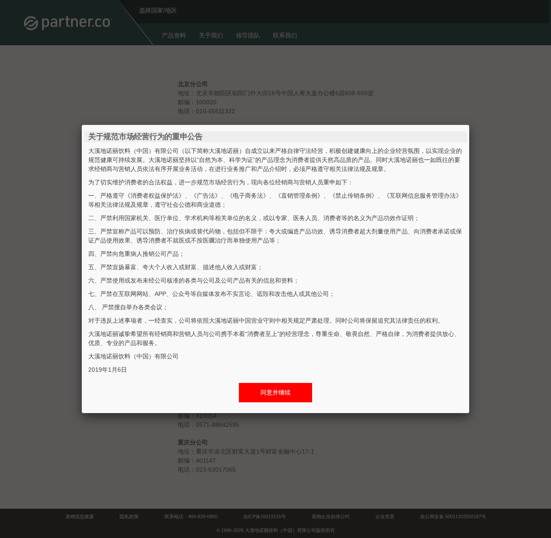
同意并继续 (275, 392)
